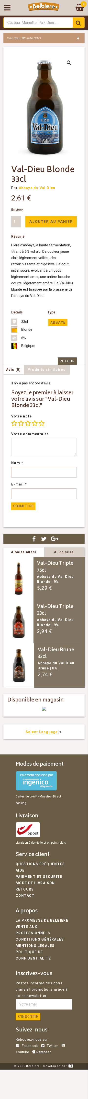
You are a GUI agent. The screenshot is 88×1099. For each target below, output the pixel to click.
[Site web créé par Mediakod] (71, 1066)
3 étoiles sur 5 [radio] (28, 423)
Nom (17, 463)
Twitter (52, 1046)
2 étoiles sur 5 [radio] (21, 423)
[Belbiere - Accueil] (43, 7)
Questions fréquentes (40, 864)
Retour (67, 361)
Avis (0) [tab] (13, 370)
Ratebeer (43, 1052)
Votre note (21, 416)
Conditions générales (40, 939)
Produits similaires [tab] (47, 370)
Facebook (30, 1046)
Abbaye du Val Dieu (37, 188)
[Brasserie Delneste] (44, 709)
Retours (25, 889)
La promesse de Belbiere (42, 920)
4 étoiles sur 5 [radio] (35, 423)
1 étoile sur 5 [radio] (14, 423)
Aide (20, 870)
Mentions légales (35, 946)
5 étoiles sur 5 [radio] (41, 423)
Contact (25, 896)
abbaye (58, 322)
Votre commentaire (30, 434)
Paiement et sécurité (39, 877)
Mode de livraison (35, 883)
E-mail (19, 484)
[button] (69, 62)
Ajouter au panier (51, 221)
